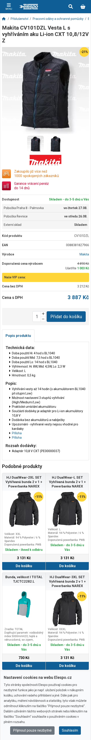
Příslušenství (19, 19)
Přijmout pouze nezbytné (32, 730)
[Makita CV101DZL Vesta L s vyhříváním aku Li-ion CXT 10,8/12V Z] (45, 90)
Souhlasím (70, 730)
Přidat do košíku (66, 316)
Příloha (17, 433)
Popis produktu (18, 336)
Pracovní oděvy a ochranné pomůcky (58, 19)
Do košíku (24, 566)
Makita (84, 254)
